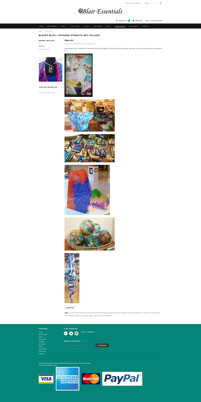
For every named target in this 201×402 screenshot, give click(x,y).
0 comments (68, 44)
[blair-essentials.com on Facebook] (66, 333)
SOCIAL (41, 346)
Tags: (66, 312)
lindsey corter (147, 312)
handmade (136, 312)
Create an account (156, 20)
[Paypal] (122, 378)
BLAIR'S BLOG (43, 349)
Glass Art (41, 46)
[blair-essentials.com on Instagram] (76, 333)
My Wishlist (138, 20)
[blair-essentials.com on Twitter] (71, 333)
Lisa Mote (81, 48)
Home (40, 31)
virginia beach (108, 315)
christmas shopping (108, 312)
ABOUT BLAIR (43, 334)
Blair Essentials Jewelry (82, 312)
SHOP (40, 337)
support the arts (100, 315)
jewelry (142, 312)
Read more (70, 307)
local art (153, 312)
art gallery (73, 312)
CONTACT (42, 354)
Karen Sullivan (104, 48)
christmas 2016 (99, 312)
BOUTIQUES (42, 344)
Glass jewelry (130, 312)
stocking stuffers (84, 315)
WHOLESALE (42, 351)
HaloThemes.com (51, 365)
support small (92, 315)
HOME (40, 332)
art (69, 312)
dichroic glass (116, 312)
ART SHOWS (42, 339)
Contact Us (138, 3)
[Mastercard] (91, 378)
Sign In (147, 20)
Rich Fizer (114, 48)
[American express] (67, 378)
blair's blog (91, 312)
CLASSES (41, 342)
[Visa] (46, 378)
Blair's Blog (47, 35)
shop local (77, 315)
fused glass (123, 312)
